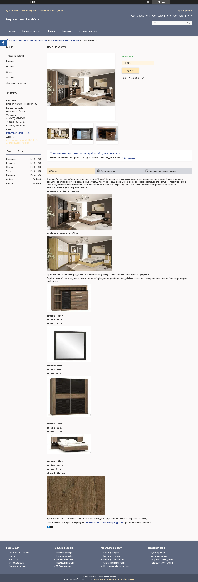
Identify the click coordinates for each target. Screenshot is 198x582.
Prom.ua (113, 577)
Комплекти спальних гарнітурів (64, 40)
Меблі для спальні (38, 40)
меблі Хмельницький (19, 553)
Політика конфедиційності (116, 566)
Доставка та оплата (87, 31)
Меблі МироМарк (64, 553)
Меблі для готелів (111, 556)
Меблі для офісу (111, 553)
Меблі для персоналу (113, 559)
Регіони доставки (17, 566)
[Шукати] (188, 23)
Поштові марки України (162, 563)
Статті (9, 72)
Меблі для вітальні (65, 563)
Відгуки (10, 61)
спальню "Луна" (92, 522)
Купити (130, 70)
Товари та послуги (31, 31)
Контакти (66, 31)
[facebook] (48, 527)
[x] (51, 527)
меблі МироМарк (159, 556)
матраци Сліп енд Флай (162, 559)
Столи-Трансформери (114, 563)
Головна (12, 31)
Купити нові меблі (64, 556)
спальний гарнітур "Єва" (112, 522)
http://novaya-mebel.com (18, 133)
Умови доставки (16, 563)
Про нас (52, 31)
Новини (10, 66)
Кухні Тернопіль (158, 553)
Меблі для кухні (63, 566)
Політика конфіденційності (124, 579)
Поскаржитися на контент (101, 579)
